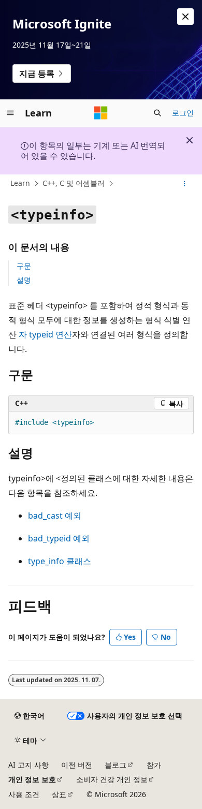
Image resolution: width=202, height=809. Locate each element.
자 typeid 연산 (45, 334)
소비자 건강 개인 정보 (112, 779)
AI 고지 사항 (28, 765)
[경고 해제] (185, 16)
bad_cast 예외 (54, 515)
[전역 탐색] (10, 113)
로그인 (183, 112)
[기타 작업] (185, 183)
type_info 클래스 (59, 561)
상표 (59, 794)
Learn (20, 183)
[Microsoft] (101, 113)
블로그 (115, 765)
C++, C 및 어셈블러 (73, 183)
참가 (154, 765)
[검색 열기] (157, 113)
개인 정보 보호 (32, 779)
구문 (24, 266)
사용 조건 (23, 794)
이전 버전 (76, 765)
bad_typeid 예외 (59, 538)
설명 (24, 280)
